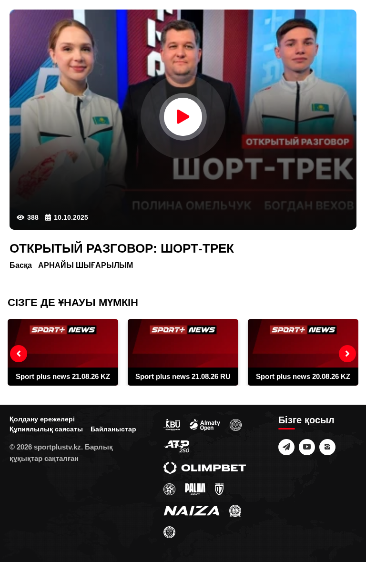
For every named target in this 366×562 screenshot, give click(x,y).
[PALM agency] (195, 488)
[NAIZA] (191, 510)
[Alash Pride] (169, 531)
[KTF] (236, 424)
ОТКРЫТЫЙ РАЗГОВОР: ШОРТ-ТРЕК (122, 248)
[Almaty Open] (205, 424)
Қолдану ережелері (42, 419)
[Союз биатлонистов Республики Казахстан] (171, 424)
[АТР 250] (176, 446)
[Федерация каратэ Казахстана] (235, 510)
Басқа (21, 265)
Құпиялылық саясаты (46, 429)
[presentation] (18, 353)
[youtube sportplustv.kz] (307, 447)
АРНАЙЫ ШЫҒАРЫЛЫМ (85, 265)
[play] (183, 117)
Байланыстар (113, 429)
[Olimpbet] (204, 467)
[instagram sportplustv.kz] (327, 447)
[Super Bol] (169, 488)
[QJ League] (219, 488)
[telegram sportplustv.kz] (286, 447)
